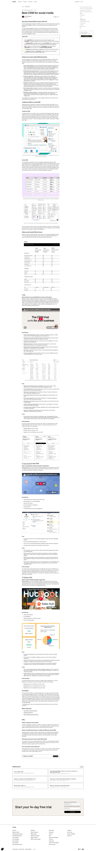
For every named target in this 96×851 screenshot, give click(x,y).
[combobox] (34, 849)
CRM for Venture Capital (35, 839)
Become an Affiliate (71, 833)
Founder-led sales (35, 164)
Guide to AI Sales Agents (54, 842)
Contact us (69, 835)
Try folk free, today (26, 702)
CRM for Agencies (34, 832)
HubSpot (41, 49)
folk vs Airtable (15, 840)
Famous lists (51, 840)
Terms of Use (15, 849)
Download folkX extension (17, 833)
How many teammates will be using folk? (72, 806)
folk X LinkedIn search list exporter (31, 714)
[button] (2, 849)
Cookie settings (28, 849)
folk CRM (32, 51)
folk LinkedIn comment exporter (30, 710)
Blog (50, 835)
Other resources (52, 844)
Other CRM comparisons (17, 844)
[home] (14, 1)
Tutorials (50, 833)
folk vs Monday (15, 842)
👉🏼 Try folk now (25, 97)
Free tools (51, 839)
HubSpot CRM (27, 577)
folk (31, 49)
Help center (51, 832)
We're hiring (69, 832)
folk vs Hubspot (15, 837)
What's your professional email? (70, 802)
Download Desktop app (17, 835)
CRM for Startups (34, 837)
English (34, 849)
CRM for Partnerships (35, 835)
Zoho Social (34, 49)
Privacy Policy (21, 849)
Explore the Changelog (53, 837)
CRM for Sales (33, 833)
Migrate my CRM (15, 832)
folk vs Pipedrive (15, 839)
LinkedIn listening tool (28, 712)
